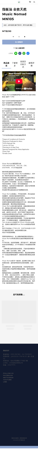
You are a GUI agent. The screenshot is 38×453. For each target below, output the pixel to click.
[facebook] (19, 53)
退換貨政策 (23, 438)
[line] (15, 53)
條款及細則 (15, 438)
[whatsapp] (23, 53)
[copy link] (27, 53)
